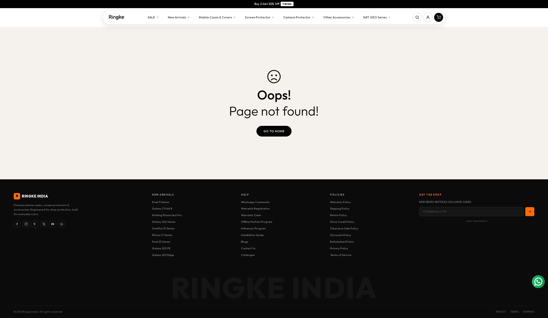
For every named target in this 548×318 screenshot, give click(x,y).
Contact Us (248, 248)
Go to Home (274, 131)
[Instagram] (26, 224)
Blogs (244, 241)
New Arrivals (177, 17)
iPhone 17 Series (162, 235)
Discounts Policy (340, 235)
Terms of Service (340, 255)
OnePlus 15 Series (163, 228)
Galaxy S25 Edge (163, 255)
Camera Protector (296, 17)
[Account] (427, 17)
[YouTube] (52, 224)
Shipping (528, 311)
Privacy (501, 311)
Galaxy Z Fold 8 (162, 208)
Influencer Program (253, 228)
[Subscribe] (529, 211)
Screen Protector (257, 17)
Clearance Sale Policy (344, 228)
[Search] (417, 17)
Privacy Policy (339, 248)
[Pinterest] (34, 224)
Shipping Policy (339, 208)
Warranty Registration (255, 208)
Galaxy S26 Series (163, 221)
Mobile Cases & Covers (215, 17)
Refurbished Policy (342, 241)
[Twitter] (43, 224)
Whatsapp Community (255, 202)
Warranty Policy (340, 202)
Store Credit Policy (342, 221)
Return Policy (338, 215)
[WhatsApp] (61, 224)
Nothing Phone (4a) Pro (167, 215)
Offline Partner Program (256, 221)
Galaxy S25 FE (161, 248)
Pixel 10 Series (161, 241)
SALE (151, 17)
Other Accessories (336, 17)
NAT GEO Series (375, 17)
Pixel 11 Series (160, 202)
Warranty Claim (251, 215)
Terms (515, 311)
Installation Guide (252, 235)
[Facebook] (17, 224)
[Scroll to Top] (540, 295)
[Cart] (438, 17)
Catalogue (248, 255)
